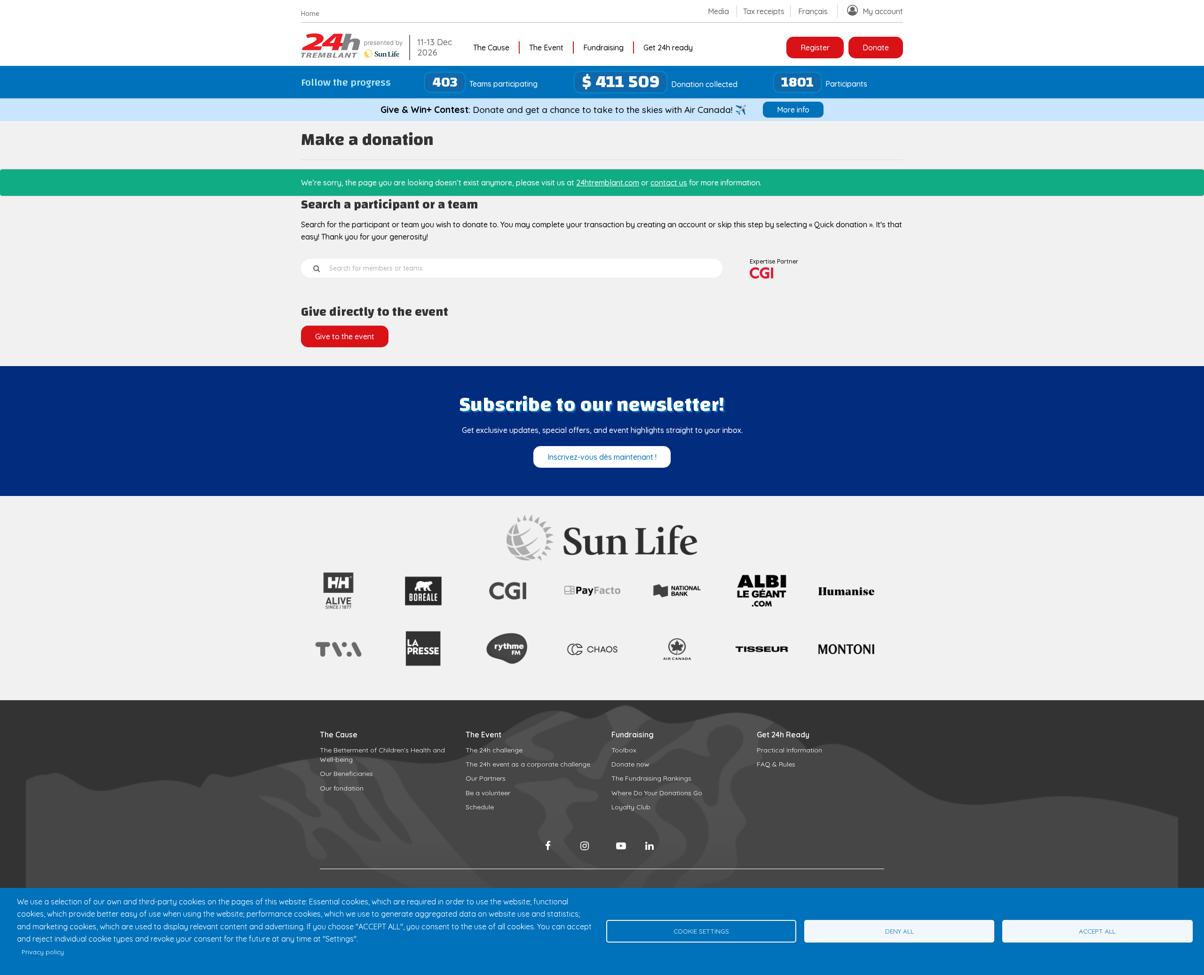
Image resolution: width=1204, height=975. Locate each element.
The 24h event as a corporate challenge (528, 764)
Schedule (480, 807)
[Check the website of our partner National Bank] (677, 597)
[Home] (352, 55)
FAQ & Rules (776, 764)
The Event (546, 47)
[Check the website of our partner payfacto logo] (592, 593)
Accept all (1097, 931)
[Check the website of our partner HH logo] (338, 610)
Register (815, 47)
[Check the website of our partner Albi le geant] (762, 609)
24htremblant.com (607, 182)
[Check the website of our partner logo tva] (338, 658)
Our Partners (486, 778)
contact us (668, 182)
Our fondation (342, 788)
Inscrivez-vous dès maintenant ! (602, 457)
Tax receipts (763, 11)
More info (793, 109)
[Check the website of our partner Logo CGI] (508, 610)
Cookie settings (701, 931)
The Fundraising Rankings (651, 778)
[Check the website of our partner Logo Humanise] (846, 592)
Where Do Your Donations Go (656, 793)
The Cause (491, 47)
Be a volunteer (488, 793)
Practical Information (789, 750)
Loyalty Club (630, 807)
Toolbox (623, 750)
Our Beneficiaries (346, 773)
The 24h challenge (494, 750)
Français (813, 11)
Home (310, 13)
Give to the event (344, 336)
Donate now (630, 764)
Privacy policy (43, 952)
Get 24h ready (668, 47)
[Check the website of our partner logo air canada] (677, 666)
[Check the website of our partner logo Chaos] (592, 658)
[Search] (316, 268)
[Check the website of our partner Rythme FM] (508, 674)
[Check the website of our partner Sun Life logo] (602, 558)
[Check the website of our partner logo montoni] (846, 651)
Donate (876, 47)
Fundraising (603, 47)
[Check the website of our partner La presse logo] (423, 674)
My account (883, 11)
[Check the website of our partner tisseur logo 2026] (762, 674)
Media (718, 11)
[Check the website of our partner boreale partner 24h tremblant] (423, 610)
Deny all (899, 931)
